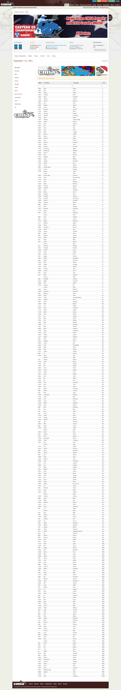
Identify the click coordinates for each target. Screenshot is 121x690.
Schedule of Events (19, 12)
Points (77, 5)
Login (117, 1)
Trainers (99, 5)
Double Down (18, 104)
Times (48, 56)
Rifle (16, 74)
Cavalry (16, 81)
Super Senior (18, 97)
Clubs (94, 5)
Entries (30, 56)
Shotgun (17, 77)
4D (15, 107)
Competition (106, 5)
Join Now (111, 1)
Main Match (17, 67)
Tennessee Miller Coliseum (77, 45)
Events (67, 5)
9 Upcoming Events (52, 47)
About (112, 5)
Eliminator (17, 71)
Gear (99, 1)
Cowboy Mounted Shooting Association (56, 45)
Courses (36, 56)
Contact (117, 5)
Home (94, 1)
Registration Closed (100, 50)
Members (104, 1)
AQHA (16, 87)
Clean (16, 100)
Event (26, 12)
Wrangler (17, 84)
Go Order (42, 56)
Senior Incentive (18, 94)
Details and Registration (20, 56)
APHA (16, 91)
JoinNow (110, 17)
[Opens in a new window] (24, 114)
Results (72, 5)
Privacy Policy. (54, 686)
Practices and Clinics (86, 5)
